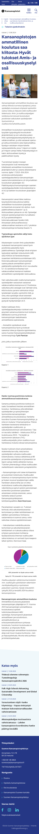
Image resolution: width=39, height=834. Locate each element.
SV (32, 3)
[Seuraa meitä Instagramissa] (9, 810)
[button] (2, 810)
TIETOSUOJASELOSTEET (12, 767)
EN (36, 3)
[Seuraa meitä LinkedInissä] (17, 810)
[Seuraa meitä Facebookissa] (2, 810)
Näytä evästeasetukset (11, 815)
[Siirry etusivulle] (11, 11)
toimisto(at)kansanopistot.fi (13, 762)
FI (28, 3)
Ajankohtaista (6, 21)
